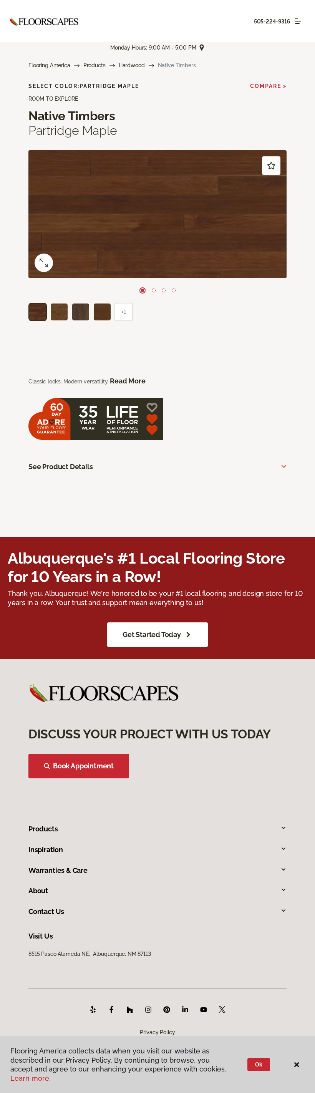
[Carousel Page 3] (164, 290)
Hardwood (132, 65)
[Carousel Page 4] (174, 290)
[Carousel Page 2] (154, 290)
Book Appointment (83, 766)
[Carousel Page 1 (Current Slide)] (142, 290)
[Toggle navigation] (298, 21)
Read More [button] (127, 381)
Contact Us (46, 911)
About (38, 891)
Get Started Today (152, 634)
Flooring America (49, 65)
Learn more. (30, 1078)
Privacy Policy (157, 1032)
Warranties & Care (58, 870)
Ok (258, 1064)
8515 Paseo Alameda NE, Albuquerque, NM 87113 (89, 954)
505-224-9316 (272, 21)
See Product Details (60, 467)
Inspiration (45, 850)
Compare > (268, 86)
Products (94, 65)
